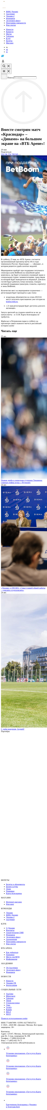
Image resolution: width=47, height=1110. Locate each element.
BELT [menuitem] (8, 1012)
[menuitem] (26, 12)
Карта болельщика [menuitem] (14, 893)
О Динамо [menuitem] (10, 928)
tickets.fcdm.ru (12, 302)
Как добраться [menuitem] (12, 952)
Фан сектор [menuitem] (11, 944)
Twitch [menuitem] (9, 1007)
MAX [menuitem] (8, 1014)
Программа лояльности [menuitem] (16, 942)
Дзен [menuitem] (8, 1005)
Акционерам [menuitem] (11, 939)
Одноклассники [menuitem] (13, 1003)
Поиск (10, 78)
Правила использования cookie (14, 1018)
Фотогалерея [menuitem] (11, 985)
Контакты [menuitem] (10, 930)
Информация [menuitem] (11, 959)
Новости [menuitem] (9, 981)
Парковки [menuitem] (10, 891)
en (7, 49)
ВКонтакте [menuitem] (10, 996)
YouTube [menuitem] (9, 994)
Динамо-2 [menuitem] (10, 917)
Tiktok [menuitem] (8, 1001)
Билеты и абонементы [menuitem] (15, 884)
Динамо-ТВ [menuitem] (11, 983)
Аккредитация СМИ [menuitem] (15, 933)
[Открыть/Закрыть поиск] (6, 66)
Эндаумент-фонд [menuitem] (13, 937)
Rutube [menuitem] (9, 1010)
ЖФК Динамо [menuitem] (12, 915)
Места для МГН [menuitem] (13, 957)
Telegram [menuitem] (9, 998)
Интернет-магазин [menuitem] (14, 902)
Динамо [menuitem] (9, 913)
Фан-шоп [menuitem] (10, 904)
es (7, 52)
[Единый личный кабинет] (3, 62)
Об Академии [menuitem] (12, 968)
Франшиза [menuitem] (10, 935)
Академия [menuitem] (10, 919)
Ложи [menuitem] (8, 889)
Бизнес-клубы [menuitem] (12, 887)
